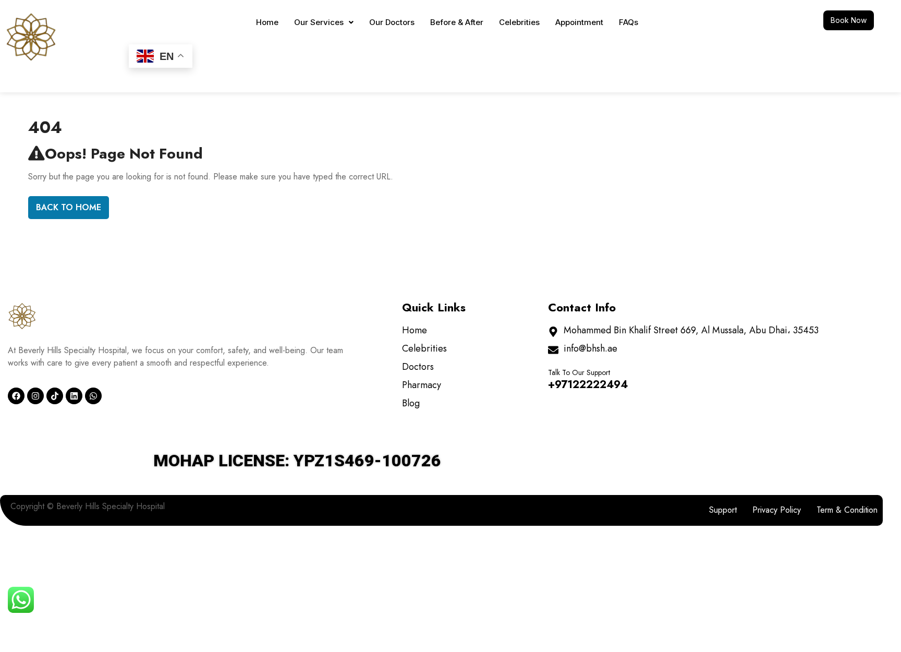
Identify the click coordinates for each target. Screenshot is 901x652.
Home (267, 22)
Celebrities (519, 22)
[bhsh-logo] (22, 315)
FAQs (628, 22)
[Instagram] (35, 396)
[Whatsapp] (93, 396)
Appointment (579, 22)
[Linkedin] (74, 396)
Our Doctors (392, 22)
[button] (323, 22)
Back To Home (68, 207)
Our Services (319, 22)
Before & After (456, 22)
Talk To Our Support (579, 372)
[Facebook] (16, 396)
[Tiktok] (54, 396)
